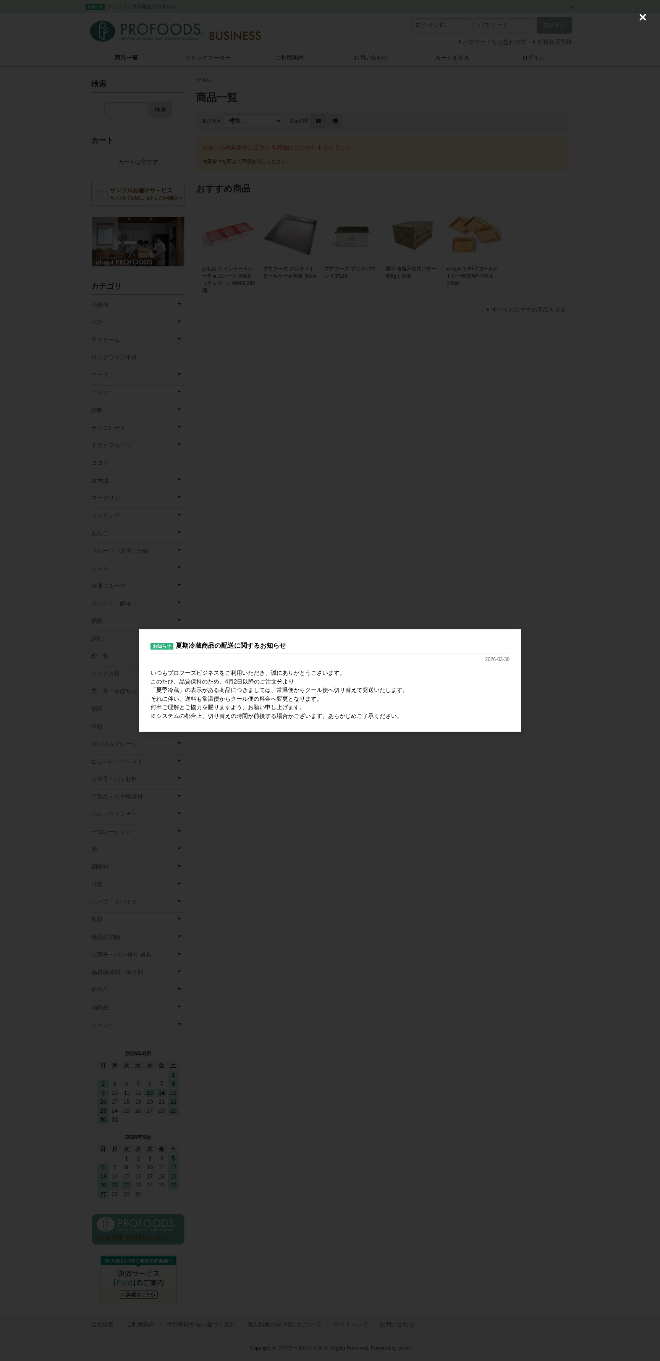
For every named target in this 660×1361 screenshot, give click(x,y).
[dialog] (330, 680)
